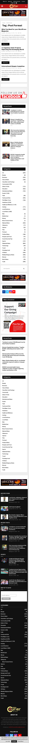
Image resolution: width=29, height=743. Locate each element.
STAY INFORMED (8, 365)
